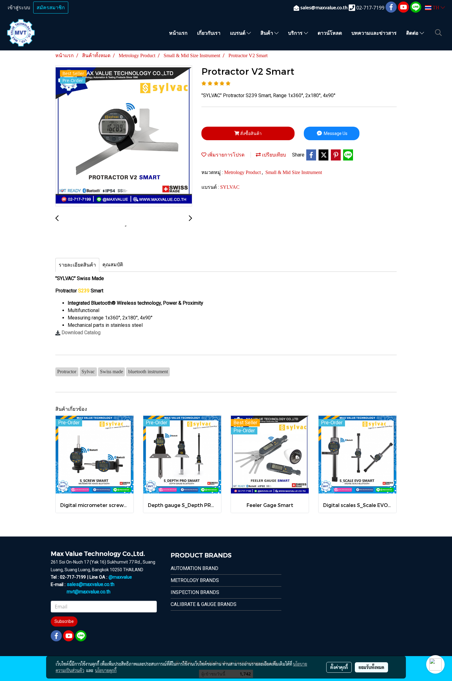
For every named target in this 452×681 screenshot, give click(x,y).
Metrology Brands (195, 580)
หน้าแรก (178, 33)
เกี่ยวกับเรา (208, 33)
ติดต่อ (413, 33)
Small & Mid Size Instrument (293, 172)
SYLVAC (230, 187)
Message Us (335, 133)
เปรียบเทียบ (273, 154)
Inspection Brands (195, 592)
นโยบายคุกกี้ (106, 670)
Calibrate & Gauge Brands (203, 604)
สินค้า (267, 33)
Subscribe (64, 621)
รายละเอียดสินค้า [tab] (77, 265)
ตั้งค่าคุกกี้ (339, 667)
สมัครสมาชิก (51, 7)
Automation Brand (194, 568)
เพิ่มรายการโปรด (225, 154)
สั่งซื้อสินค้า (250, 133)
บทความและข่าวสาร (374, 33)
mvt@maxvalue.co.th (88, 592)
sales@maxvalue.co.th (90, 584)
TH (436, 7)
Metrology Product (243, 172)
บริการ (296, 33)
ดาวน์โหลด (330, 33)
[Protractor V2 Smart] (124, 136)
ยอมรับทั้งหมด (371, 667)
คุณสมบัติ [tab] (112, 264)
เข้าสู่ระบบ (19, 7)
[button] (438, 32)
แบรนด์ (238, 33)
